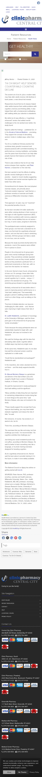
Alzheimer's (6, 552)
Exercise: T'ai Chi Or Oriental (12, 556)
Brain (35, 552)
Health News (12, 59)
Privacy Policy (6, 616)
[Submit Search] (35, 54)
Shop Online (6, 600)
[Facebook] (38, 2)
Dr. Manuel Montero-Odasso (14, 374)
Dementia (28, 552)
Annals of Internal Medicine (18, 132)
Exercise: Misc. (18, 552)
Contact (4, 606)
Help (16, 7)
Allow (9, 772)
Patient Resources (19, 39)
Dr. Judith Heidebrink (12, 316)
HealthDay (16, 528)
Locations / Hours (18, 9)
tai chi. (20, 470)
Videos (24, 59)
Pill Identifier (25, 7)
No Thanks (22, 772)
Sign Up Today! (31, 9)
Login (8, 12)
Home (9, 39)
